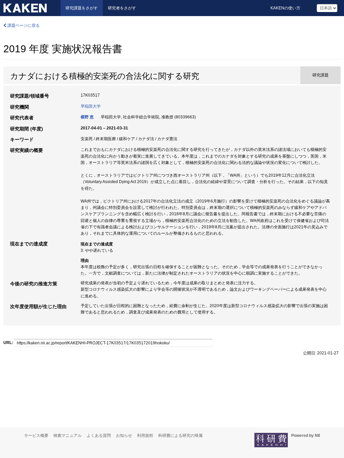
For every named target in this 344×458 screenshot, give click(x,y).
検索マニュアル (67, 435)
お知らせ (124, 435)
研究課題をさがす (82, 8)
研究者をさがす (122, 8)
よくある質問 (99, 435)
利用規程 (145, 435)
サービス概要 (36, 435)
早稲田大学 (91, 106)
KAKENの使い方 (285, 8)
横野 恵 (87, 117)
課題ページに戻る (23, 25)
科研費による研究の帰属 (180, 435)
